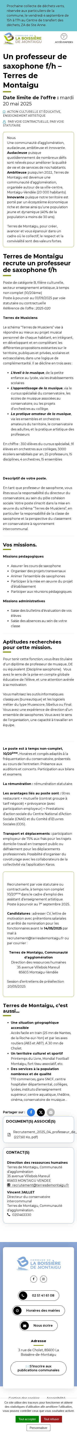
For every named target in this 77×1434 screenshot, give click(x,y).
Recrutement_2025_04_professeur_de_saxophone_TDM (43, 1134)
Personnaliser (38, 1427)
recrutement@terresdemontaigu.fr (36, 938)
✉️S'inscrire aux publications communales (38, 1368)
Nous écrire (43, 1325)
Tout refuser (51, 1419)
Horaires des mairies (43, 1310)
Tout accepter (27, 1419)
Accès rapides (64, 42)
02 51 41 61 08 (43, 1295)
